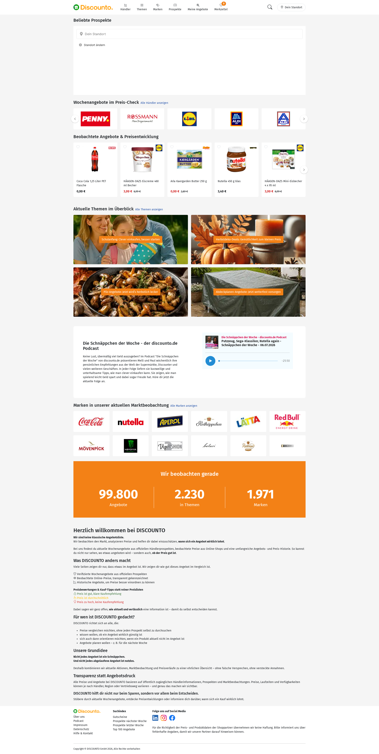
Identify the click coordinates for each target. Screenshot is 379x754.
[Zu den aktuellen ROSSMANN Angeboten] (142, 118)
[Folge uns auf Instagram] (164, 717)
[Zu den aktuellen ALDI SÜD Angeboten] (236, 118)
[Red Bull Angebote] (287, 421)
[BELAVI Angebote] (209, 445)
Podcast (78, 721)
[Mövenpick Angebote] (91, 445)
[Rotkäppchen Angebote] (209, 421)
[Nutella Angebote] (131, 421)
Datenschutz (81, 729)
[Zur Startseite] (95, 7)
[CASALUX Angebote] (287, 445)
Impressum (80, 725)
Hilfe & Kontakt (83, 733)
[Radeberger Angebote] (248, 445)
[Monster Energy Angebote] (131, 445)
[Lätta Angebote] (248, 421)
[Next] (304, 119)
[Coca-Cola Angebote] (91, 421)
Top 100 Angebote (124, 729)
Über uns (79, 716)
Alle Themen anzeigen (149, 209)
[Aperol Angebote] (170, 421)
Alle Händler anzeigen (154, 103)
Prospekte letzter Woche (128, 725)
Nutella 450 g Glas (229, 181)
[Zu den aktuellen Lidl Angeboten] (189, 118)
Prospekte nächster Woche (130, 721)
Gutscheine (120, 717)
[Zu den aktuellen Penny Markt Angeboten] (95, 118)
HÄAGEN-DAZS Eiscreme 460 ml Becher (141, 183)
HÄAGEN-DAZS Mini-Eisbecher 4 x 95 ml (283, 183)
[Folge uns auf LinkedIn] (155, 717)
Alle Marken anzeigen (183, 405)
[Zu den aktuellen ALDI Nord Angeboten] (283, 118)
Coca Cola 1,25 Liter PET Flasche (91, 183)
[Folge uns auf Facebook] (172, 717)
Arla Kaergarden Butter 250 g (189, 181)
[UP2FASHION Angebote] (170, 445)
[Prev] (75, 119)
